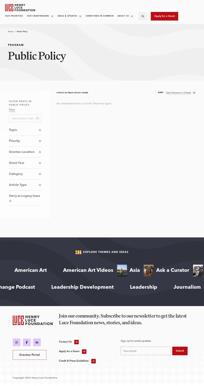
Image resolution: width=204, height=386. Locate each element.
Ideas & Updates (67, 16)
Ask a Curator (169, 270)
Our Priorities (14, 16)
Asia (132, 270)
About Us (123, 16)
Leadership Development (86, 287)
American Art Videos (85, 270)
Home (10, 32)
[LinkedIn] (37, 342)
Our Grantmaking (38, 16)
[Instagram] (16, 342)
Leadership (147, 287)
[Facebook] (27, 342)
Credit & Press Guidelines (74, 361)
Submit (180, 351)
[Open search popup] (143, 16)
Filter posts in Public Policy (20, 103)
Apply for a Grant (164, 16)
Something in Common (100, 16)
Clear (12, 110)
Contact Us (65, 342)
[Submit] (37, 118)
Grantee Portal (29, 355)
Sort (161, 93)
